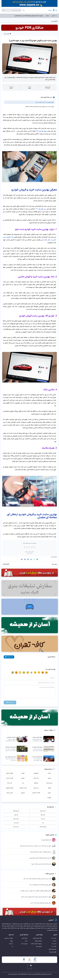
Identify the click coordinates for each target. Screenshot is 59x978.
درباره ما (54, 941)
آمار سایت (54, 944)
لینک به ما (54, 946)
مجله (26, 941)
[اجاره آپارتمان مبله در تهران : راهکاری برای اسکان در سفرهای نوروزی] (42, 759)
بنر (12, 946)
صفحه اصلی (24, 938)
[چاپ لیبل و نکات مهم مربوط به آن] (16, 759)
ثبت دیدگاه (10, 657)
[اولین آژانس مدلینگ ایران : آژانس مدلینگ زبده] (16, 749)
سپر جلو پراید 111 (40, 209)
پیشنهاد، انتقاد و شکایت (36, 944)
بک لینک (11, 944)
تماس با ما (53, 938)
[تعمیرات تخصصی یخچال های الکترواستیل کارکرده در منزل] (16, 739)
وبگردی (47, 16)
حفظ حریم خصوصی (37, 938)
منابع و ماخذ (39, 946)
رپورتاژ (11, 941)
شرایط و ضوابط (38, 941)
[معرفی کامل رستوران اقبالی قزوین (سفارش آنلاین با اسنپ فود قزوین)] (42, 739)
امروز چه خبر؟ (24, 944)
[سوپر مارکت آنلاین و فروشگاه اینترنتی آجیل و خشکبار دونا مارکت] (42, 749)
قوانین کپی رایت (52, 952)
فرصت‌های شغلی (52, 949)
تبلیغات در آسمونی (9, 938)
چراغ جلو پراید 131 (41, 131)
